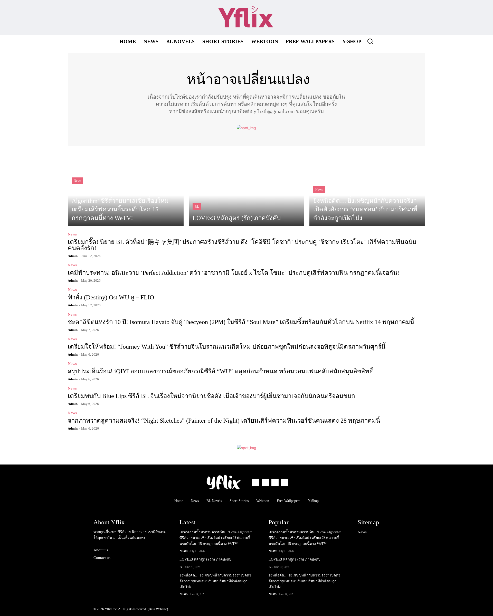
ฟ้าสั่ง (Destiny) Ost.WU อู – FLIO (111, 297)
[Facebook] (338, 17)
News (77, 181)
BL (197, 207)
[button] (370, 41)
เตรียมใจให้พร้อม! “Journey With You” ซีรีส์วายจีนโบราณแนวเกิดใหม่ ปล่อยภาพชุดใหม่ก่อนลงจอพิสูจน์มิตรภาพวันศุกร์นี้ (226, 346)
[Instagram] (352, 17)
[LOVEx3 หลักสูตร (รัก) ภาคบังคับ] (247, 188)
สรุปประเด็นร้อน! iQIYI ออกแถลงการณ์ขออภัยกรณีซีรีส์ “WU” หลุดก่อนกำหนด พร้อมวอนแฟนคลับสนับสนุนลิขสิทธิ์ (220, 371)
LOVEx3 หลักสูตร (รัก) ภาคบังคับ (205, 559)
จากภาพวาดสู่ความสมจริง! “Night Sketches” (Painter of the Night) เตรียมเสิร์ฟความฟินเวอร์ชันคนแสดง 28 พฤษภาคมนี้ (224, 420)
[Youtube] (380, 17)
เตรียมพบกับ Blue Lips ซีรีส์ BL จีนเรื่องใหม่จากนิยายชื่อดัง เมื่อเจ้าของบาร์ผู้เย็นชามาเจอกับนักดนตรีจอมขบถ (211, 396)
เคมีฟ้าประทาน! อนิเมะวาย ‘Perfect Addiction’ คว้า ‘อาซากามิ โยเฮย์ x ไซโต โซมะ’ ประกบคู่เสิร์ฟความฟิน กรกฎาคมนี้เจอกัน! (233, 272)
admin (73, 256)
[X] (366, 17)
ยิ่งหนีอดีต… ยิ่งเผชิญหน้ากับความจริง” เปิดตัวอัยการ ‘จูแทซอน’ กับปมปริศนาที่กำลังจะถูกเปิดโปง (215, 581)
